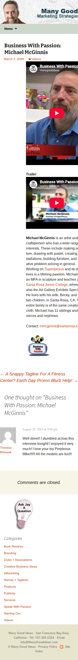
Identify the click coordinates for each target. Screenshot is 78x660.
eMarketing (11, 573)
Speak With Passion (17, 606)
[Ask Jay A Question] (23, 514)
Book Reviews (13, 546)
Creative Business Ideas (20, 566)
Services (10, 600)
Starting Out (12, 613)
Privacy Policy (47, 646)
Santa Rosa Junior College (47, 284)
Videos (36, 59)
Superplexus (54, 269)
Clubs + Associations (18, 559)
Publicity (9, 593)
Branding (10, 553)
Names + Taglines (16, 580)
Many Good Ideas (20, 633)
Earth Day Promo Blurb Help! (47, 380)
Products (10, 586)
